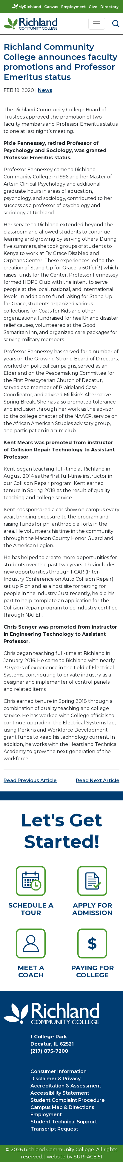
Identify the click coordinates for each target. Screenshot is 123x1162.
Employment (73, 6)
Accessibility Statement (59, 1093)
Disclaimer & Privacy (55, 1078)
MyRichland (30, 6)
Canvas (51, 6)
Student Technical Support (63, 1122)
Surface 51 (88, 1157)
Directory (109, 6)
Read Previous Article (30, 780)
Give (93, 6)
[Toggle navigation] (96, 24)
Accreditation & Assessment (65, 1086)
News (45, 90)
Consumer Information (58, 1071)
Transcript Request (54, 1129)
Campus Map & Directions (62, 1107)
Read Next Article (97, 780)
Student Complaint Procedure (67, 1100)
